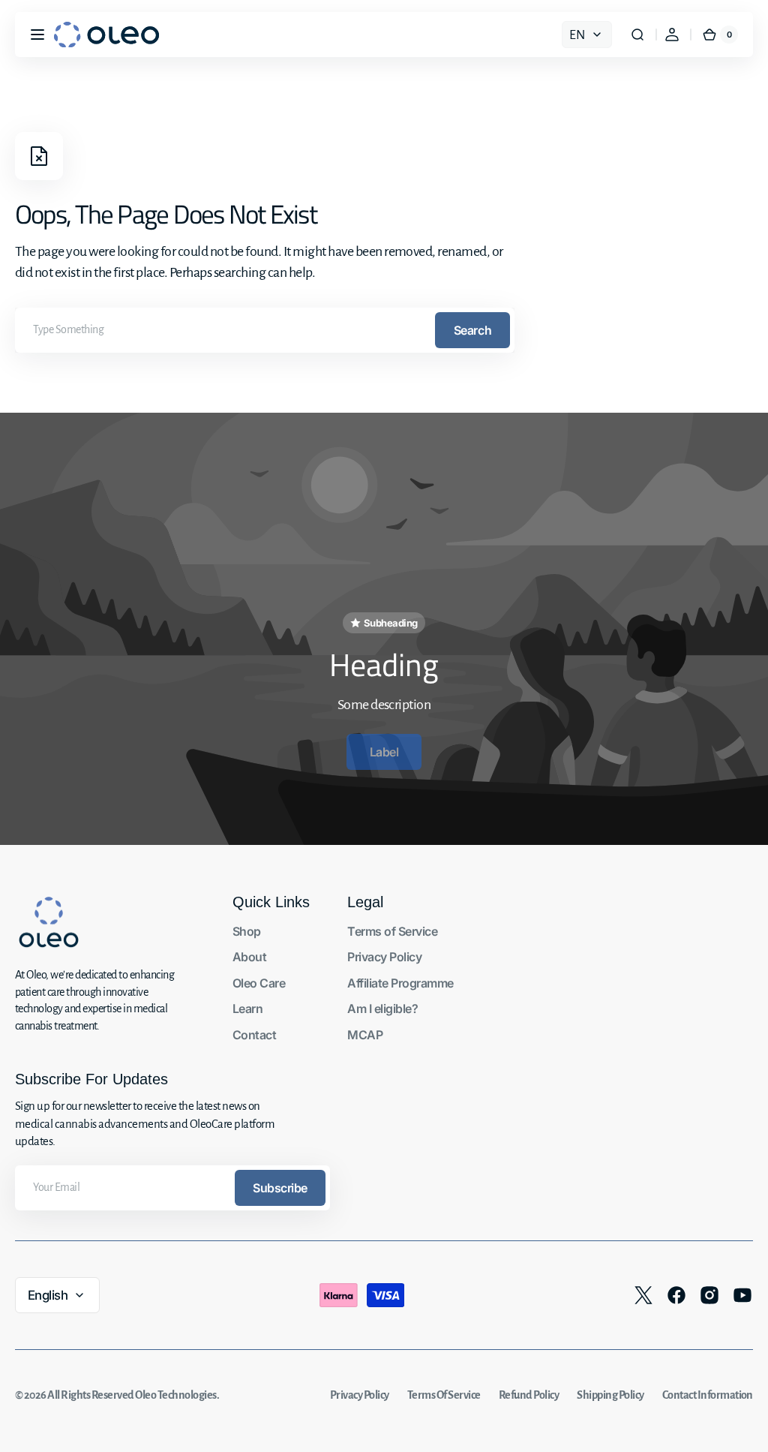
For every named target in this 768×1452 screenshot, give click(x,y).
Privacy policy (359, 1395)
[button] (37, 34)
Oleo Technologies (175, 1395)
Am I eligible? (382, 1008)
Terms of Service (392, 931)
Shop (246, 931)
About (249, 956)
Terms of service (444, 1395)
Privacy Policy (384, 956)
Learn (247, 1008)
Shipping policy (610, 1395)
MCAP (364, 1034)
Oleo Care (258, 983)
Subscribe (280, 1187)
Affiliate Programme (400, 983)
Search (472, 330)
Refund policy (529, 1395)
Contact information (707, 1395)
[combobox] (264, 330)
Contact (254, 1034)
